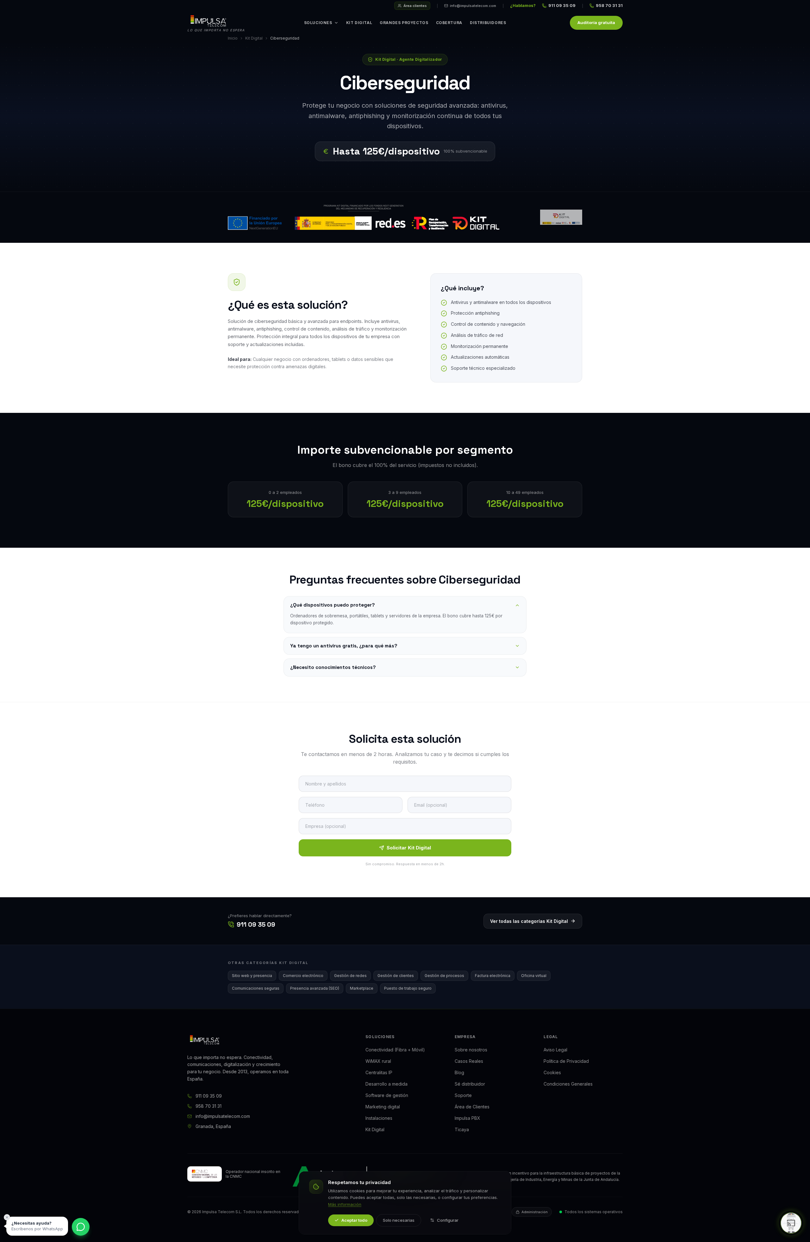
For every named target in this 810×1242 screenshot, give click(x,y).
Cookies (552, 1072)
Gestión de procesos (444, 975)
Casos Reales (469, 1061)
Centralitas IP (378, 1072)
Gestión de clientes (395, 975)
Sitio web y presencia (252, 975)
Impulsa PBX (467, 1118)
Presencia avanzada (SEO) (314, 988)
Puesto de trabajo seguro (408, 988)
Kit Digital (359, 22)
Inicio (233, 38)
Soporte (463, 1095)
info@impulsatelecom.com (473, 5)
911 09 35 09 (562, 5)
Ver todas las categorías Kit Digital (529, 921)
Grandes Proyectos (404, 22)
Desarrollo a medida (386, 1084)
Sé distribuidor (470, 1084)
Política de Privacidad (566, 1061)
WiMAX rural (378, 1061)
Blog (459, 1072)
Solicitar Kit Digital (409, 848)
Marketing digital (382, 1106)
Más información (344, 1204)
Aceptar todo (354, 1220)
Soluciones (318, 22)
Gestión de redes (350, 975)
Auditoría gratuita (596, 22)
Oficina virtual (533, 975)
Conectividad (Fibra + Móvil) (395, 1049)
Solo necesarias (398, 1220)
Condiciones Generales (568, 1084)
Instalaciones (378, 1118)
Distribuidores (488, 22)
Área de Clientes (472, 1106)
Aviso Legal (555, 1049)
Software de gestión (386, 1095)
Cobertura (449, 22)
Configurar (447, 1220)
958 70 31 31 (609, 5)
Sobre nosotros (471, 1049)
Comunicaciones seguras (255, 988)
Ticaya (462, 1129)
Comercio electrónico (303, 975)
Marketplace (361, 988)
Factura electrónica (492, 975)
